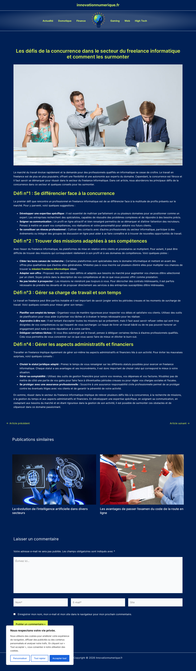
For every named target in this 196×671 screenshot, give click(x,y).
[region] (40, 645)
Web (127, 20)
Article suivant (180, 423)
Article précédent (18, 423)
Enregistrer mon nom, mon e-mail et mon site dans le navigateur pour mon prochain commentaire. (75, 614)
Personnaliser (20, 658)
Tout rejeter (39, 658)
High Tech (141, 20)
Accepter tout (59, 658)
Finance (81, 20)
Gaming (115, 20)
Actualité (48, 20)
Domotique (65, 20)
